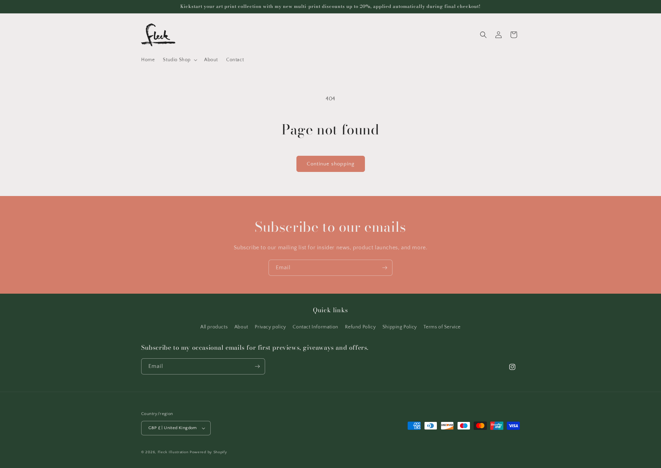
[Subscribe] (384, 268)
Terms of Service (442, 327)
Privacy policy (270, 327)
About (241, 327)
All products (214, 327)
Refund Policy (360, 327)
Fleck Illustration (173, 452)
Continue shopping (331, 164)
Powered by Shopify (208, 452)
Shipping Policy (399, 327)
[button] (179, 60)
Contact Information (315, 327)
